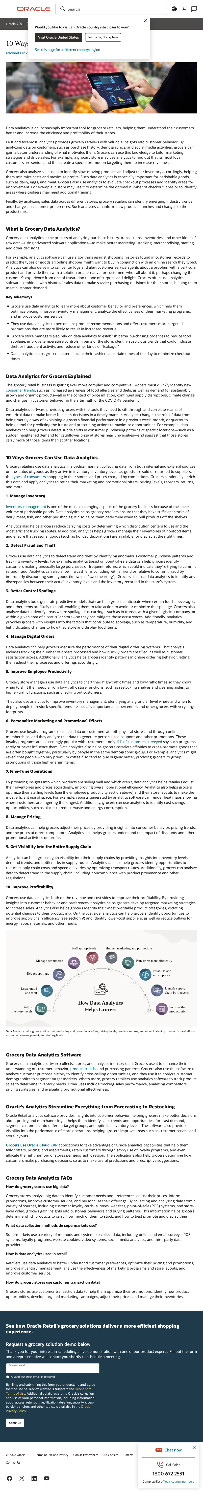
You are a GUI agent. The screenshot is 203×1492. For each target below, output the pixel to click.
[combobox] (111, 9)
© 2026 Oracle (15, 1455)
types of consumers (29, 476)
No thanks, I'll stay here (103, 37)
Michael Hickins (19, 52)
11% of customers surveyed (139, 741)
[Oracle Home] (33, 9)
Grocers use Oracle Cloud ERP (31, 1144)
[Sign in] (184, 9)
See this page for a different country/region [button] (67, 49)
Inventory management (26, 506)
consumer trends (20, 390)
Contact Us (13, 1462)
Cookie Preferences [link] (86, 1455)
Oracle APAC (15, 24)
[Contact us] (194, 9)
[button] (9, 9)
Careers (128, 1455)
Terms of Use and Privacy (51, 1455)
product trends (83, 1068)
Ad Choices (111, 1455)
